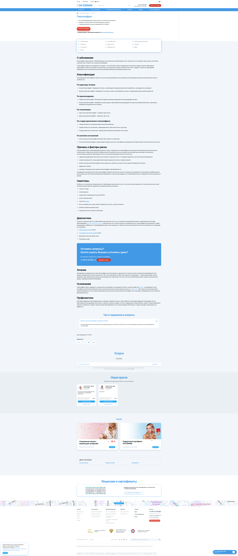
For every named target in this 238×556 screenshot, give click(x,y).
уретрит (95, 223)
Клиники (136, 509)
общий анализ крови (85, 230)
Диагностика (110, 44)
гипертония (134, 289)
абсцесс (141, 287)
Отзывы (92, 1)
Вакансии (79, 513)
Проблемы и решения (95, 513)
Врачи (130, 9)
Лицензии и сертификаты (111, 513)
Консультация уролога (107, 32)
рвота (87, 201)
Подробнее (155, 364)
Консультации (119, 358)
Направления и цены (113, 9)
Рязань (78, 1)
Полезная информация (96, 516)
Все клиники (95, 9)
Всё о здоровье (154, 9)
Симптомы (83, 44)
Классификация (111, 41)
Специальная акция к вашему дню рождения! (88, 442)
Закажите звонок (104, 260)
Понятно (5, 552)
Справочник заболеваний (96, 511)
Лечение (136, 44)
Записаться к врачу (83, 28)
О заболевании (84, 41)
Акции (140, 9)
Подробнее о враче (86, 404)
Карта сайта (91, 539)
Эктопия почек (83, 463)
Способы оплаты (123, 513)
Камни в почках (110, 463)
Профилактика (111, 47)
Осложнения (83, 47)
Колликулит (135, 463)
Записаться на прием (155, 5)
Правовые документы (110, 522)
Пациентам (85, 1)
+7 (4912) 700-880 (142, 5)
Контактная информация (111, 511)
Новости (78, 518)
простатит (90, 223)
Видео (78, 516)
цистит (100, 223)
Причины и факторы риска (141, 41)
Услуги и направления (139, 514)
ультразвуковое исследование (88, 233)
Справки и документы (124, 511)
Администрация (80, 511)
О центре (81, 9)
